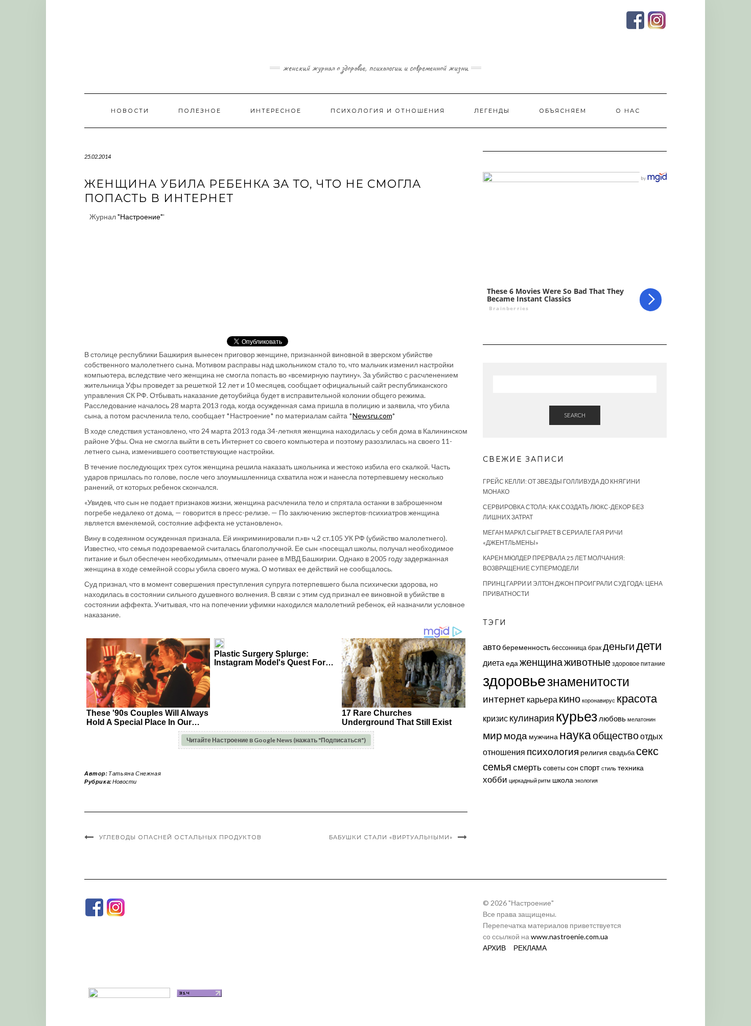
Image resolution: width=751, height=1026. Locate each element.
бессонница (569, 648)
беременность (526, 647)
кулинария (531, 717)
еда (512, 663)
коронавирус (598, 700)
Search (574, 415)
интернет (504, 699)
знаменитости (588, 681)
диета (493, 662)
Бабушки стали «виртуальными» (391, 837)
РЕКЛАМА (530, 947)
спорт (590, 767)
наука (575, 735)
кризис (495, 718)
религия (593, 752)
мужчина (543, 736)
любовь (612, 718)
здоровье (514, 680)
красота (637, 698)
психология (553, 751)
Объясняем (562, 110)
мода (515, 735)
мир (492, 735)
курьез (576, 716)
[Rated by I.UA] (129, 992)
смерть (527, 767)
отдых (651, 736)
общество (616, 735)
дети (649, 645)
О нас (628, 110)
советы (554, 768)
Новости (130, 110)
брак (594, 648)
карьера (542, 699)
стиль (608, 768)
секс (647, 751)
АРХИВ (494, 947)
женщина (541, 662)
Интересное (275, 110)
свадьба (622, 752)
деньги (619, 646)
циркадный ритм (530, 780)
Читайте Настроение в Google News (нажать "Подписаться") (276, 740)
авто (492, 646)
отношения (504, 752)
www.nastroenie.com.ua (569, 936)
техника (631, 767)
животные (587, 662)
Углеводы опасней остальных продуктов (180, 837)
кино (569, 699)
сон (572, 767)
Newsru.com (372, 415)
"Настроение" (140, 216)
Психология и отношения (388, 110)
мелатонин (641, 719)
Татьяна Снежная (134, 773)
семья (497, 766)
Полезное (199, 110)
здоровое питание (638, 663)
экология (586, 780)
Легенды (492, 110)
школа (562, 779)
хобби (495, 779)
